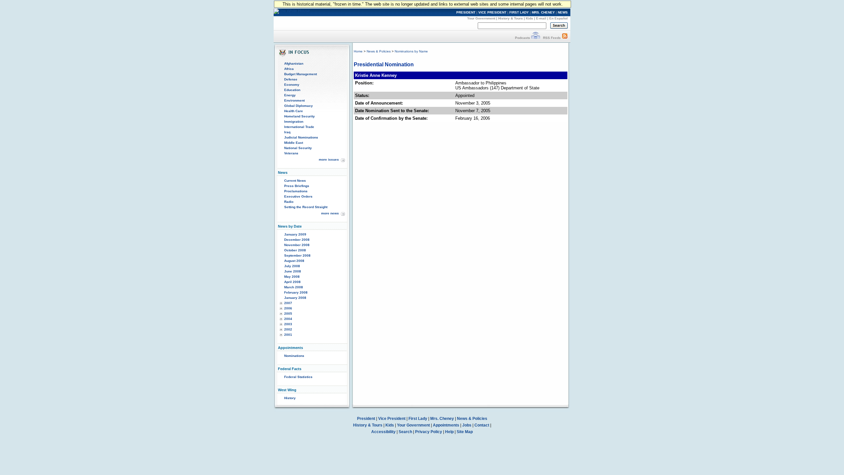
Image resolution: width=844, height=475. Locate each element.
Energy (290, 95)
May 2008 (292, 276)
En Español (558, 18)
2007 (288, 303)
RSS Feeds (552, 38)
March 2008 (293, 287)
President (366, 418)
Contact (481, 425)
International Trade (299, 127)
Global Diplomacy (298, 106)
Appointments (446, 425)
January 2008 (295, 298)
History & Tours (510, 18)
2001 (288, 334)
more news (330, 213)
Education (292, 90)
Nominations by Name (411, 51)
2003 (288, 324)
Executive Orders (298, 196)
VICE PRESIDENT (492, 12)
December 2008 (297, 239)
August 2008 (294, 261)
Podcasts (522, 38)
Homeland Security (299, 116)
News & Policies (379, 51)
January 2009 (295, 234)
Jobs (466, 425)
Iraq (287, 132)
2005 (288, 313)
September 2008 (297, 255)
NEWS (563, 12)
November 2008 (297, 245)
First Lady (417, 418)
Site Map (465, 431)
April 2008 (292, 282)
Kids (529, 18)
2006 (288, 308)
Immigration (293, 121)
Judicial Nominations (301, 137)
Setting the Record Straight (305, 207)
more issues (329, 159)
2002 (288, 329)
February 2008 (296, 292)
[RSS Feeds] (565, 38)
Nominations (294, 356)
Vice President (392, 418)
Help (449, 431)
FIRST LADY (519, 12)
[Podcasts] (535, 38)
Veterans (291, 153)
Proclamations (296, 191)
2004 (288, 319)
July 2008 (292, 266)
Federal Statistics (298, 377)
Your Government (481, 18)
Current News (295, 180)
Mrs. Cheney (442, 418)
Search (405, 431)
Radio (288, 202)
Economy (291, 84)
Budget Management (300, 74)
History (290, 398)
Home (358, 51)
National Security (298, 148)
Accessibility (383, 431)
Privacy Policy (428, 431)
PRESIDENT (465, 12)
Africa (289, 69)
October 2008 (295, 250)
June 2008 (292, 271)
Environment (294, 100)
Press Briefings (296, 186)
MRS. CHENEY (543, 12)
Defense (290, 79)
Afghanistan (293, 63)
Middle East (293, 142)
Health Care (293, 111)
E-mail (541, 18)
